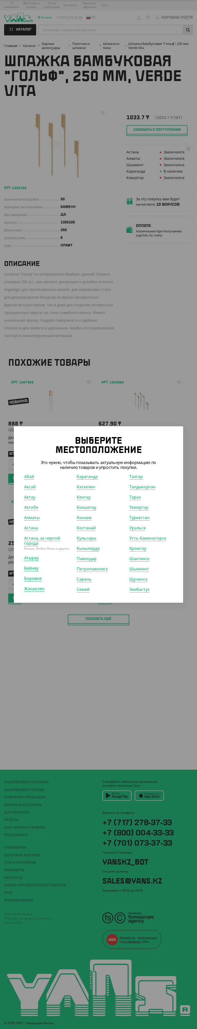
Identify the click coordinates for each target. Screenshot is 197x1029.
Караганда (87, 476)
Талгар (136, 476)
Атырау (31, 558)
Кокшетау (86, 507)
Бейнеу (31, 568)
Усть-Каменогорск (147, 538)
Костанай (86, 528)
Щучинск (138, 579)
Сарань (84, 579)
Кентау (84, 497)
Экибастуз (139, 589)
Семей (83, 589)
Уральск (137, 528)
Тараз (135, 497)
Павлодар (86, 558)
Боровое (33, 578)
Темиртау (138, 507)
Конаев (84, 517)
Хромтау (137, 548)
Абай (29, 476)
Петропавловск (92, 569)
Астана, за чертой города (42, 540)
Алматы (32, 517)
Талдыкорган (142, 487)
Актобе (31, 507)
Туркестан (139, 517)
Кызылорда (88, 548)
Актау (29, 497)
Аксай (30, 487)
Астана (31, 528)
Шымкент (139, 569)
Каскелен (86, 487)
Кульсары (86, 538)
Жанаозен (34, 588)
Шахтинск (139, 558)
